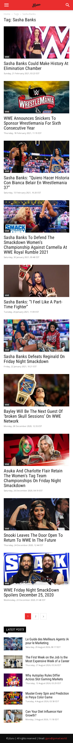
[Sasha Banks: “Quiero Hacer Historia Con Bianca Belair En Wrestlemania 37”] (36, 157)
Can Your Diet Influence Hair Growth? (43, 713)
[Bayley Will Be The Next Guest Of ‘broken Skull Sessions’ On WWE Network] (36, 390)
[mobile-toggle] (6, 5)
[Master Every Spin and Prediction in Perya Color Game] (13, 698)
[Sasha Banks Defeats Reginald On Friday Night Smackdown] (36, 335)
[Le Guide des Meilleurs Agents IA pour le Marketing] (13, 643)
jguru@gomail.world (56, 738)
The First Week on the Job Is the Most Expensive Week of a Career (47, 659)
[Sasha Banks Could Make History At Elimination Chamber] (36, 42)
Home (7, 14)
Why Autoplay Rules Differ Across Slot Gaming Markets (44, 677)
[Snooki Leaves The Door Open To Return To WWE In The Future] (36, 514)
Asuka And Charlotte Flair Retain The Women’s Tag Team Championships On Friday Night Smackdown (33, 478)
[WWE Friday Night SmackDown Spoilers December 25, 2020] (36, 569)
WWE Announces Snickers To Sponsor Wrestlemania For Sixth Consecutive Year (32, 123)
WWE (7, 57)
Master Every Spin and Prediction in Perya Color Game (47, 695)
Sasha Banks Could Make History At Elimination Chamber (36, 66)
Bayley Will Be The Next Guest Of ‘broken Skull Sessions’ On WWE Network (33, 416)
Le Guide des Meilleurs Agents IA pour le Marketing (47, 641)
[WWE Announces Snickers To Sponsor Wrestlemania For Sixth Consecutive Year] (36, 97)
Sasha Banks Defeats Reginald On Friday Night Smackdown (34, 359)
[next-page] (43, 616)
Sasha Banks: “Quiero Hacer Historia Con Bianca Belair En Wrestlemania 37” (36, 182)
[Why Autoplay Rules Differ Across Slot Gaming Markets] (13, 680)
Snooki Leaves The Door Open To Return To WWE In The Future (33, 538)
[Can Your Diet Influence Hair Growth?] (13, 716)
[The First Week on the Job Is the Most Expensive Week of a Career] (13, 661)
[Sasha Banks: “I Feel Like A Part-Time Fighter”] (36, 281)
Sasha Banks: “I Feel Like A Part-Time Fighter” (33, 304)
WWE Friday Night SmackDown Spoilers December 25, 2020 (31, 592)
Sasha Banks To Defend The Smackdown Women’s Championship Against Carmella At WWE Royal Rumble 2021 (35, 245)
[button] (68, 5)
